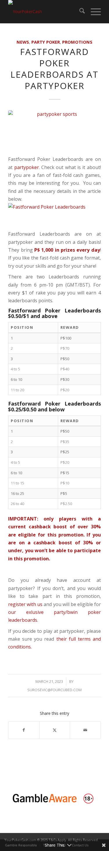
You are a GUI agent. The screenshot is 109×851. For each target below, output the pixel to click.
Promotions (77, 42)
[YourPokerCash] (45, 11)
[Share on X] (55, 730)
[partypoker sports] (54, 131)
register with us (25, 604)
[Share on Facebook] (23, 730)
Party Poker (45, 42)
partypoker (26, 167)
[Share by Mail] (85, 730)
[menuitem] (79, 11)
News (23, 42)
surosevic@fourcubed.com (54, 689)
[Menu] (93, 11)
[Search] (79, 11)
